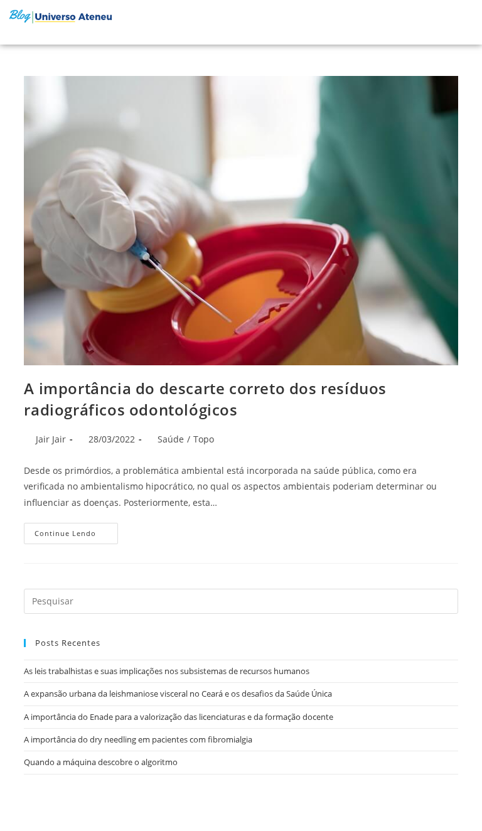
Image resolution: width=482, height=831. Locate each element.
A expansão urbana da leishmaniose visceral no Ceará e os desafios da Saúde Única (178, 693)
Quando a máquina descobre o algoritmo (101, 762)
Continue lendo (76, 530)
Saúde (171, 439)
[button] (441, 22)
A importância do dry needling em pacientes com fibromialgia (138, 739)
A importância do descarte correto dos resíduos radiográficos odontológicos (205, 399)
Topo (203, 439)
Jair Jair (51, 439)
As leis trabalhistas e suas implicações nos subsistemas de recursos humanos (166, 671)
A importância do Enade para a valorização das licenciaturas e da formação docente (178, 716)
